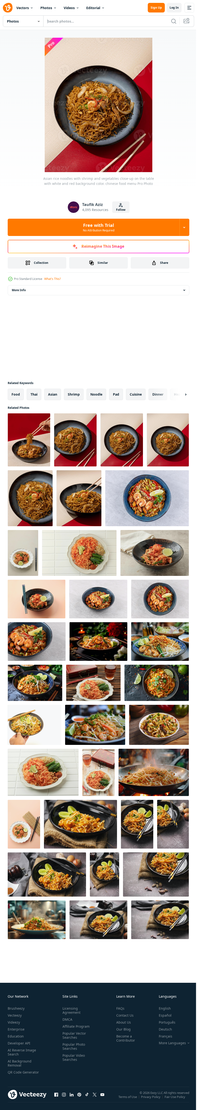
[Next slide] (178, 394)
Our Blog (121, 1029)
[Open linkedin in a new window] (72, 1099)
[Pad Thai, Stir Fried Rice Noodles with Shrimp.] (98, 772)
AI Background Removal (19, 1063)
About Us (121, 1022)
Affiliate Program (75, 1026)
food (16, 394)
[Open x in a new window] (95, 1099)
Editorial (93, 8)
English (161, 1008)
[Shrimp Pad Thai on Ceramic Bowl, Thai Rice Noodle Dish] (36, 599)
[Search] (174, 21)
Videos (69, 8)
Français (162, 1036)
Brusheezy (16, 1008)
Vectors (22, 8)
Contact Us (123, 1015)
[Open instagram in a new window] (64, 1099)
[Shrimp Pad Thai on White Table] (43, 772)
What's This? (52, 279)
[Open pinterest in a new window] (79, 1099)
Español (161, 1015)
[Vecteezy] (7, 7)
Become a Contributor (123, 1038)
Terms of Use (128, 1100)
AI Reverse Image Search (22, 1052)
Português (163, 1022)
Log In (174, 8)
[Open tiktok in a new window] (87, 1099)
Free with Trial (98, 227)
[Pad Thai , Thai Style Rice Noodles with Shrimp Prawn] (24, 824)
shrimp (74, 394)
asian (52, 394)
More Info (19, 290)
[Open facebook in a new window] (56, 1099)
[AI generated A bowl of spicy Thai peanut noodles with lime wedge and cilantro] (156, 683)
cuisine (136, 394)
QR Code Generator (16, 1074)
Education (16, 1036)
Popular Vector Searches (73, 1035)
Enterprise (16, 1029)
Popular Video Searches (73, 1057)
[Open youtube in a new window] (102, 1099)
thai (34, 394)
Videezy (14, 1022)
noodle (96, 394)
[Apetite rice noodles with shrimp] (98, 599)
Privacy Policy (151, 1100)
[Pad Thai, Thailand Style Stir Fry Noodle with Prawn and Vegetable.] (79, 553)
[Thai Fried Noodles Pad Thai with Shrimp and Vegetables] (93, 683)
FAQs (118, 1008)
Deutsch (161, 1029)
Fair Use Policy (175, 1100)
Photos (46, 8)
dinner (157, 394)
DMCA (66, 1019)
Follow (120, 210)
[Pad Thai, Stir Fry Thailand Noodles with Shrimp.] (23, 553)
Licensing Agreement (71, 1010)
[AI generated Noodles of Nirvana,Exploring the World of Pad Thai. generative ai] (160, 641)
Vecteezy (15, 1015)
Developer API (19, 1043)
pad (116, 394)
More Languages (168, 1043)
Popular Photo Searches (73, 1046)
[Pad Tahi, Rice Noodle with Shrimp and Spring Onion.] (154, 553)
